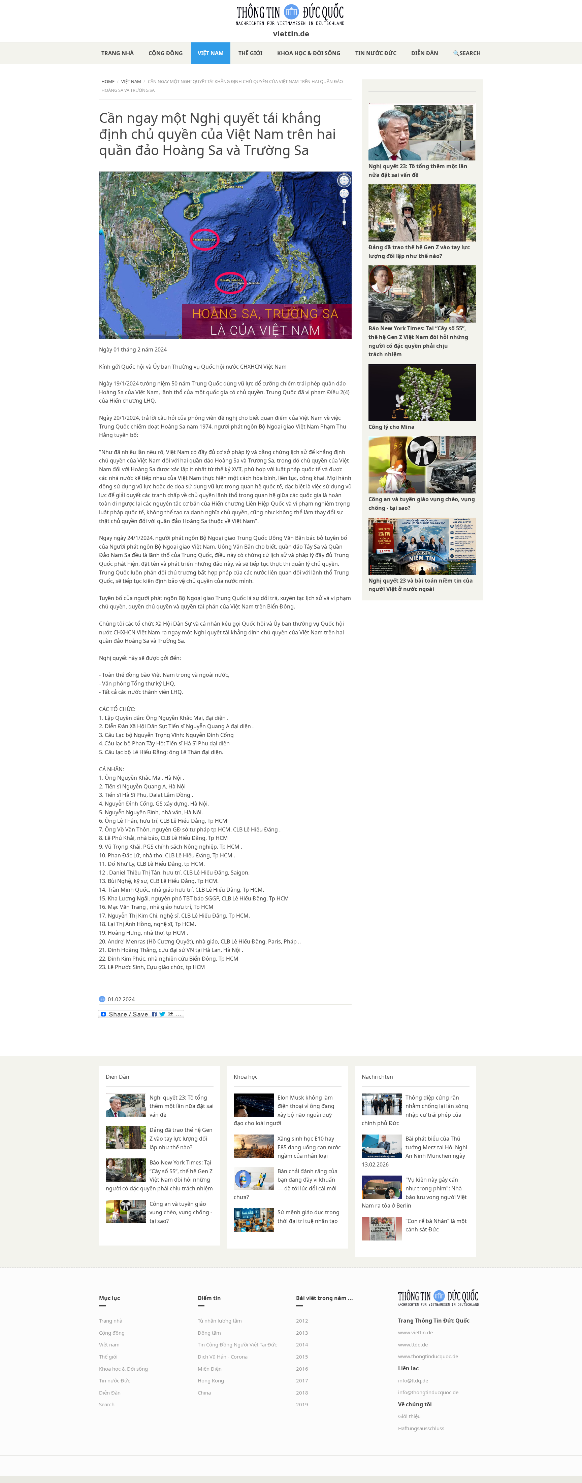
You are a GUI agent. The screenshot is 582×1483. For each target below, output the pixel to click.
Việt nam (211, 53)
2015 (302, 1356)
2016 (302, 1368)
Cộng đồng (166, 53)
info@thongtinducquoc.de (428, 1392)
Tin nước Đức (375, 53)
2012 (302, 1320)
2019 (302, 1404)
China (204, 1392)
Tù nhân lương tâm (220, 1320)
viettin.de (291, 33)
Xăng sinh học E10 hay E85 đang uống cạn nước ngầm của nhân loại (309, 1147)
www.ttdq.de (413, 1344)
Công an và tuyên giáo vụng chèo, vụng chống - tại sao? (181, 1212)
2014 (302, 1344)
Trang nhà (117, 53)
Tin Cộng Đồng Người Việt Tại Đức (237, 1344)
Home (108, 81)
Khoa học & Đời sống (309, 53)
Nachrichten (377, 1076)
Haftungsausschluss (421, 1428)
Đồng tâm (209, 1332)
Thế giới (250, 53)
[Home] (291, 14)
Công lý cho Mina (391, 427)
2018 (302, 1392)
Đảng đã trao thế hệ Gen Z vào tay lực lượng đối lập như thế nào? (181, 1138)
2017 (302, 1380)
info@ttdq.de (413, 1380)
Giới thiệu (409, 1416)
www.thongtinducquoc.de (428, 1356)
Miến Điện (210, 1368)
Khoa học (246, 1076)
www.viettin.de (415, 1332)
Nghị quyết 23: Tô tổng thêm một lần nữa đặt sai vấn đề (182, 1106)
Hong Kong (211, 1380)
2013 (302, 1332)
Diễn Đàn (424, 53)
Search (470, 53)
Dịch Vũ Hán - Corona (223, 1356)
